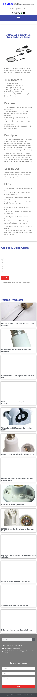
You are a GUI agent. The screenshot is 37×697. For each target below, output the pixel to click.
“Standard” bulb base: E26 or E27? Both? (15, 606)
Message (5, 676)
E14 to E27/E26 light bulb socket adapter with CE (18, 454)
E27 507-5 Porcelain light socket (12, 505)
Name (4, 666)
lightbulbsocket (14, 695)
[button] (18, 18)
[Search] (33, 639)
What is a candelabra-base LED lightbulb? (15, 581)
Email (4, 671)
